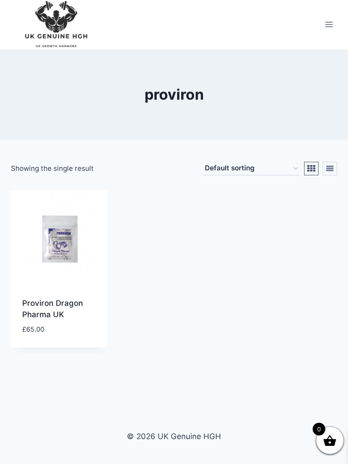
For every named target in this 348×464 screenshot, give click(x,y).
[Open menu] (328, 25)
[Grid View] (311, 168)
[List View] (330, 168)
